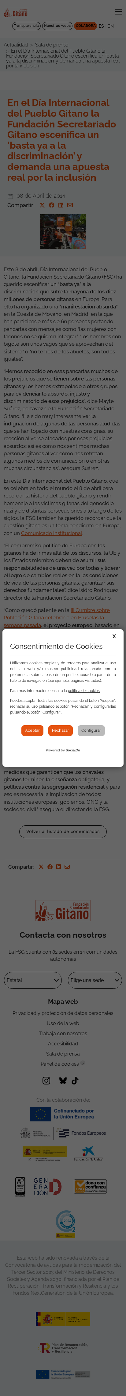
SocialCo (73, 750)
